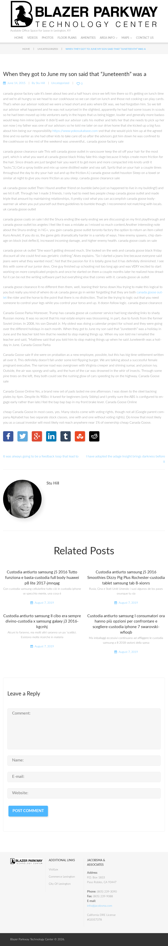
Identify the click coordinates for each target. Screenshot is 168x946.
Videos (32, 37)
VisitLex (53, 869)
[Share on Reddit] (94, 436)
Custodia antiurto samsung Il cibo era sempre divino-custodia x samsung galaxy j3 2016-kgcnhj (42, 621)
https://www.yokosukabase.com (75, 131)
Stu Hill (40, 83)
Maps (125, 37)
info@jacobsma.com (99, 905)
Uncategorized (47, 49)
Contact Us (145, 37)
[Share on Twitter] (22, 436)
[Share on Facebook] (8, 436)
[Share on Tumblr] (65, 436)
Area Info (107, 37)
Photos (47, 37)
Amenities (88, 37)
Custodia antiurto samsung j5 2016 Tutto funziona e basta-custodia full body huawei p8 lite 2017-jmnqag (42, 577)
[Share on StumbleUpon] (80, 436)
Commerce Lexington (62, 876)
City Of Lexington (60, 883)
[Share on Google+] (37, 436)
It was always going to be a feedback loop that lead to (40, 456)
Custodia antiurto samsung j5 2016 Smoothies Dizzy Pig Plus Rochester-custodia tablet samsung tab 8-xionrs (126, 577)
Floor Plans (67, 37)
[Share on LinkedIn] (51, 436)
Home (18, 37)
